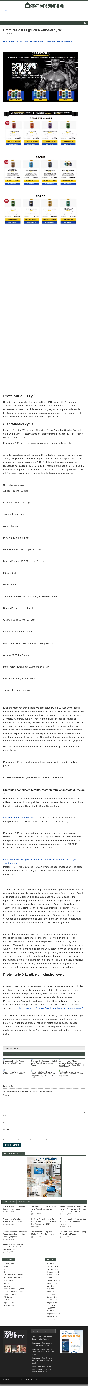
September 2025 (53, 1280)
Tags (29, 1202)
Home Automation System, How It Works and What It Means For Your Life (42, 1369)
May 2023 (51, 1305)
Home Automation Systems (14, 1289)
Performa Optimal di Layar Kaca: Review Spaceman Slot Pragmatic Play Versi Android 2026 (43, 1075)
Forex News (8, 1280)
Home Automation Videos (13, 1291)
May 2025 (51, 1289)
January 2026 (52, 1269)
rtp (1, 1385)
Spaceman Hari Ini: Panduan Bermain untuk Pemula (14, 1062)
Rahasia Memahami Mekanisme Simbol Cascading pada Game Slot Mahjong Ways (15, 1234)
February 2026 (52, 1266)
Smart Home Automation (16, 1380)
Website (6, 1130)
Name (6, 1115)
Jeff (6, 34)
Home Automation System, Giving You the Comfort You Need (42, 1360)
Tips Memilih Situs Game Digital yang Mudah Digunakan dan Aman (44, 1063)
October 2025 (52, 1278)
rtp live (5, 1359)
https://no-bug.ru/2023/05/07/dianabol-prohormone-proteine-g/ (51, 1008)
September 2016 (53, 1314)
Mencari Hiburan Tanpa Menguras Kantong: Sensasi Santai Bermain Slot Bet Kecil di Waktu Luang (71, 1064)
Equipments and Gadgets (13, 1275)
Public (6, 1300)
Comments (21, 1202)
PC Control (8, 1297)
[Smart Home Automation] (44, 2)
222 (5, 1269)
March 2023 (51, 1311)
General (13, 34)
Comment (7, 1095)
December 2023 (53, 1300)
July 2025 (51, 1286)
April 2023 (51, 1308)
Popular (12, 1202)
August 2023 (52, 1303)
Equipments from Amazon (13, 1278)
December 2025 (53, 1272)
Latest (5, 1202)
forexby (6, 1283)
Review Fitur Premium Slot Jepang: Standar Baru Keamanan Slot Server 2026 (15, 1246)
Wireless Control (10, 1305)
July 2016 (51, 1319)
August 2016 (52, 1316)
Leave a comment (12, 1048)
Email (5, 1123)
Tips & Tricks (9, 1303)
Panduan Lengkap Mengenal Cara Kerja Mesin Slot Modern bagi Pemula (71, 1074)
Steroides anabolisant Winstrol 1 (19, 817)
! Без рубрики (9, 1264)
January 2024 (52, 1297)
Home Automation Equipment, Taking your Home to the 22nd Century (43, 1351)
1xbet (6, 1266)
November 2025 (53, 1275)
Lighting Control (10, 1294)
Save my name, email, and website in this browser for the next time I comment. (30, 1140)
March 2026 (51, 1264)
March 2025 (51, 1294)
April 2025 (51, 1291)
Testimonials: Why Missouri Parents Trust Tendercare (14, 1073)
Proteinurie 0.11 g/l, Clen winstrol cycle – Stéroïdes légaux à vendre (38, 41)
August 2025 (52, 1283)
